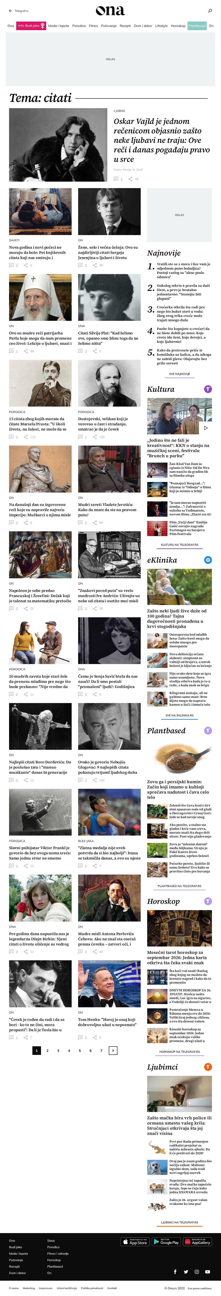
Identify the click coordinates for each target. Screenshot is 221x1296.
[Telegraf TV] (207, 1272)
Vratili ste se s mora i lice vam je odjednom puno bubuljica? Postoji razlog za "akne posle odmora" (178, 270)
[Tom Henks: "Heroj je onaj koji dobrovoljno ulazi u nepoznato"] (109, 983)
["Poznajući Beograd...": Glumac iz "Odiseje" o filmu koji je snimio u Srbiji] (157, 489)
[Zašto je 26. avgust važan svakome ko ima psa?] (157, 1206)
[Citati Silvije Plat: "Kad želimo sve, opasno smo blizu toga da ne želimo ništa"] (109, 297)
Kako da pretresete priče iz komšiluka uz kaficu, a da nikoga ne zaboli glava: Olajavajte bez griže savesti (179, 356)
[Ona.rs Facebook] (175, 1272)
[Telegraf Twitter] (186, 1272)
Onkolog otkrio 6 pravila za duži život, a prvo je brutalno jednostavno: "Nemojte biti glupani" (178, 292)
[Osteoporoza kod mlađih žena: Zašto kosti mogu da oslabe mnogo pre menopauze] (157, 640)
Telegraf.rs (21, 10)
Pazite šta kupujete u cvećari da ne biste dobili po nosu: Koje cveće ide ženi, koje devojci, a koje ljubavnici (178, 335)
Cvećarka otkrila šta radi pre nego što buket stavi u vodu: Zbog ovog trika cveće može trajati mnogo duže (176, 313)
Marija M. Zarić (133, 170)
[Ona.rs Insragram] (197, 1272)
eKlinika (162, 560)
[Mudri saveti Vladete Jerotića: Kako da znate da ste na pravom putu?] (109, 469)
